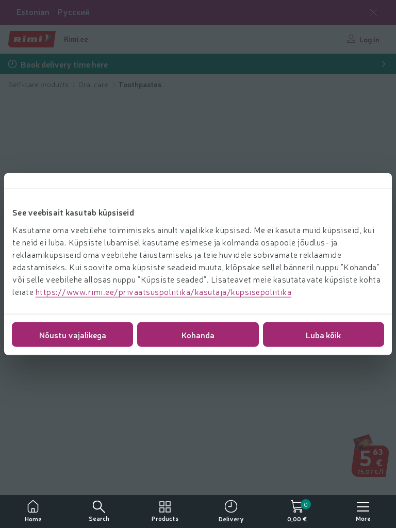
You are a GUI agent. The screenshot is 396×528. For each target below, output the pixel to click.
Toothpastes (139, 84)
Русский (74, 11)
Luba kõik (323, 334)
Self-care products (39, 84)
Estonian (33, 11)
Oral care (94, 84)
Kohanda (198, 334)
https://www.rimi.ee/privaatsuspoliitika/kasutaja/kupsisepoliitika (164, 290)
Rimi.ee (76, 38)
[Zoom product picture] (373, 462)
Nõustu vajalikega (72, 334)
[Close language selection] (373, 12)
